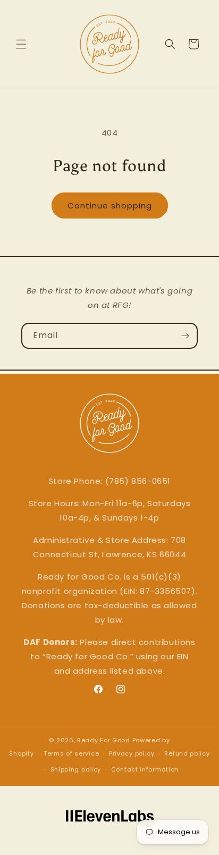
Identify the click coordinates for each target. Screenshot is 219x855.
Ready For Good (103, 740)
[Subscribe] (185, 336)
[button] (21, 44)
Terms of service (71, 753)
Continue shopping (110, 205)
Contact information (145, 769)
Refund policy (186, 753)
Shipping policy (76, 769)
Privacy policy (132, 753)
